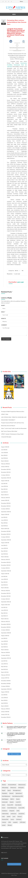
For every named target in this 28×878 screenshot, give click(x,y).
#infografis (21, 787)
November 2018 (5, 683)
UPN (9, 822)
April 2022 (3, 585)
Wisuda (10, 825)
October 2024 (4, 508)
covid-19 (18, 802)
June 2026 (3, 452)
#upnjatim (4, 793)
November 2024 (5, 506)
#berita (4, 784)
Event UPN (21, 807)
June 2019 (3, 663)
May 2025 (3, 489)
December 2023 (5, 531)
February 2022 (4, 590)
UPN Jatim (22, 822)
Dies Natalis (18, 805)
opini (3, 816)
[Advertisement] (14, 355)
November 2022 (5, 565)
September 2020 (5, 632)
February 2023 (4, 559)
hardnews (4, 810)
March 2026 (4, 461)
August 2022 (4, 573)
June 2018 (3, 697)
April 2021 (3, 615)
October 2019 (4, 655)
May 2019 (3, 666)
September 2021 (5, 601)
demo (3, 805)
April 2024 (3, 525)
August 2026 (4, 447)
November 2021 (5, 596)
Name (3, 305)
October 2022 (4, 568)
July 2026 (3, 449)
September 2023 (5, 539)
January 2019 (4, 677)
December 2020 (5, 624)
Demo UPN (10, 805)
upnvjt (3, 825)
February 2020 (4, 652)
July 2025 (3, 483)
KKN (18, 810)
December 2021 (5, 593)
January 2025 (4, 500)
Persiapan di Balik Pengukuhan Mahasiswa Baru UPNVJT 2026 (16, 727)
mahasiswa (13, 813)
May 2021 (3, 613)
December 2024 (5, 503)
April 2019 (3, 669)
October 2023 (4, 537)
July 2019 (3, 661)
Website (3, 318)
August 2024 (4, 514)
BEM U (12, 799)
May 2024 (3, 523)
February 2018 (4, 708)
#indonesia (13, 787)
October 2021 (4, 599)
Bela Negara (5, 799)
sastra (12, 819)
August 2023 (4, 542)
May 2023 (3, 551)
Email (3, 312)
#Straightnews (16, 790)
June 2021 (3, 610)
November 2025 (5, 472)
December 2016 (5, 717)
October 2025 (4, 475)
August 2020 (4, 635)
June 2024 (3, 520)
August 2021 (4, 604)
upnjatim (15, 822)
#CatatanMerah (12, 784)
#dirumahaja (5, 787)
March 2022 (4, 587)
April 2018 (3, 703)
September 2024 (5, 511)
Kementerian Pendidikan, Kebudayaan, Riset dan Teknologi (17, 64)
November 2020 (5, 627)
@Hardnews (19, 793)
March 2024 (4, 528)
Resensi (20, 816)
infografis (12, 810)
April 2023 (3, 554)
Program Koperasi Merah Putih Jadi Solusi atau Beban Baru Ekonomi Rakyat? (16, 741)
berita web (4, 802)
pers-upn (17, 273)
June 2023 (3, 548)
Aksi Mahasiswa (6, 796)
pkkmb (8, 816)
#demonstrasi (22, 784)
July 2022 (3, 576)
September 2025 (5, 477)
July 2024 (3, 517)
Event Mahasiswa (12, 807)
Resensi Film (5, 819)
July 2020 (3, 638)
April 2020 (3, 646)
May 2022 (3, 582)
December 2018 (5, 680)
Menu (21, 1)
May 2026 (3, 455)
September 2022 (5, 570)
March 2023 (4, 556)
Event (3, 807)
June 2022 (3, 579)
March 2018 (4, 706)
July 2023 (3, 545)
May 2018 (3, 700)
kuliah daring (5, 813)
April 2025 (3, 492)
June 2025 (3, 486)
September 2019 (5, 658)
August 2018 (4, 692)
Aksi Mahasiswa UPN (17, 796)
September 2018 (5, 689)
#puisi (9, 790)
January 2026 (4, 466)
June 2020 (3, 641)
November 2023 (5, 534)
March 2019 (4, 672)
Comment (4, 325)
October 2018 (4, 686)
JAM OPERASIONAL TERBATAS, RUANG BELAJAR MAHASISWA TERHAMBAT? (16, 734)
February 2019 (4, 675)
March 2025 (4, 494)
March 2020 (4, 649)
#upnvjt (11, 793)
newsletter (21, 813)
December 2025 (5, 469)
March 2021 (4, 618)
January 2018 (4, 711)
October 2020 (4, 630)
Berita (16, 270)
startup (4, 822)
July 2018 (3, 694)
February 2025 (4, 497)
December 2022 (5, 562)
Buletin (11, 802)
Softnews (18, 819)
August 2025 (4, 480)
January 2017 (4, 714)
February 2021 (4, 621)
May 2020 (3, 644)
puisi (14, 816)
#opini (3, 790)
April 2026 (3, 458)
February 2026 (4, 463)
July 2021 (3, 607)
